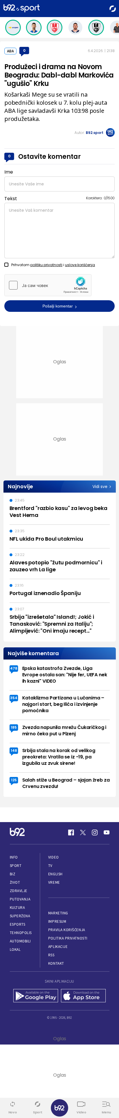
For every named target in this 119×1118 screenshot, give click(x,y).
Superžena (20, 915)
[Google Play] (35, 996)
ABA (10, 51)
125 (14, 780)
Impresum (57, 921)
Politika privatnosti (68, 938)
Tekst (10, 198)
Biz (13, 874)
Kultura (17, 907)
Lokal (15, 949)
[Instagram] (95, 832)
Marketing (58, 913)
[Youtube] (106, 832)
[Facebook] (71, 832)
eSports (17, 924)
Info (14, 857)
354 (13, 697)
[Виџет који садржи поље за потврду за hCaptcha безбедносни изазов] (48, 285)
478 (13, 668)
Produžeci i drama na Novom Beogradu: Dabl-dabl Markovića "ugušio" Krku (59, 75)
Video (53, 857)
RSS (51, 955)
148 (14, 750)
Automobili (20, 941)
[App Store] (83, 996)
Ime (8, 172)
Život (15, 882)
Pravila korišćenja (66, 929)
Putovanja (20, 899)
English (55, 874)
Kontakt (56, 963)
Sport (16, 865)
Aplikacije (58, 946)
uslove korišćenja (80, 264)
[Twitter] (83, 832)
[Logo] (21, 8)
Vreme (54, 882)
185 (14, 727)
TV (50, 865)
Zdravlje (18, 890)
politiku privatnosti (46, 264)
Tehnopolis (21, 932)
